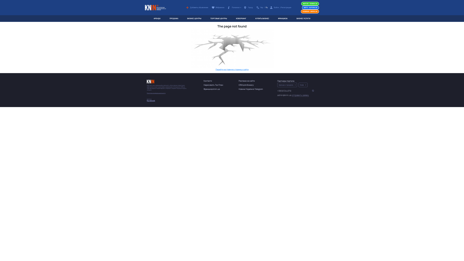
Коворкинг (241, 18)
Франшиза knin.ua (212, 89)
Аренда (157, 18)
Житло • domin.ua (310, 4)
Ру (267, 7)
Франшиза (282, 18)
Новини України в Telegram (251, 89)
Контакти (208, 81)
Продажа (174, 18)
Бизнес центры (194, 18)
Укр (261, 7)
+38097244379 (284, 91)
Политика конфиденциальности (156, 93)
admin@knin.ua (293, 95)
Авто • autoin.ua (310, 7)
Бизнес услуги (303, 18)
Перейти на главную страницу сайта (232, 69)
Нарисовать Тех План (213, 85)
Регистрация (286, 7)
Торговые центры (218, 18)
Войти (276, 7)
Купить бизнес (262, 18)
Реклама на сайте (247, 81)
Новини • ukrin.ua (310, 11)
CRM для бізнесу (246, 85)
